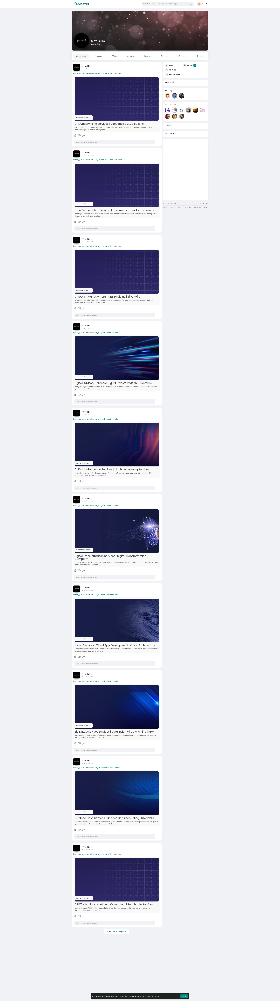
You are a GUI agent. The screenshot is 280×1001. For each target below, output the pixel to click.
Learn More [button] (155, 996)
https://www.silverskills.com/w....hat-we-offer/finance (96, 767)
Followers (168, 105)
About (165, 207)
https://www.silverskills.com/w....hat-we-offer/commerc (97, 73)
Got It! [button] (184, 996)
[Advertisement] (185, 154)
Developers (197, 207)
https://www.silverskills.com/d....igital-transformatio (95, 332)
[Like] (79, 135)
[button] (168, 4)
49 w (83, 69)
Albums (168, 82)
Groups (168, 133)
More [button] (205, 208)
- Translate (89, 69)
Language (204, 203)
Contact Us (187, 207)
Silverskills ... (99, 41)
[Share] (84, 135)
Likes (167, 125)
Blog (179, 207)
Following (168, 90)
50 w (83, 590)
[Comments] (79, 135)
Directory (173, 207)
